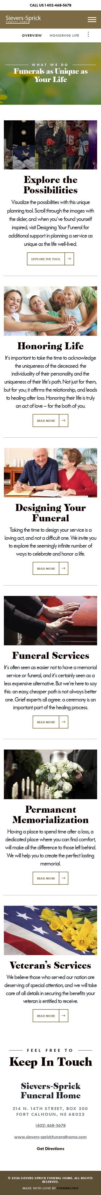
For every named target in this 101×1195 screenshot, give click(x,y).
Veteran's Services (50, 965)
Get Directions (50, 1148)
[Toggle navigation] (92, 19)
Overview (32, 35)
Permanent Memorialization (50, 815)
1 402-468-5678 (58, 5)
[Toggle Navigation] (88, 34)
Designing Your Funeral (50, 513)
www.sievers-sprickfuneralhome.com (50, 1136)
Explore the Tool (46, 259)
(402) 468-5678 (50, 1125)
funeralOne (67, 1188)
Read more (52, 420)
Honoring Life (64, 35)
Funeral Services (50, 655)
